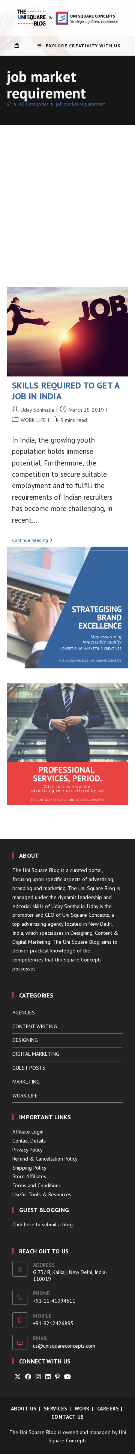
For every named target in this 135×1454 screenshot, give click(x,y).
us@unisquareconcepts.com (64, 1345)
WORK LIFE (33, 420)
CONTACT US (67, 1416)
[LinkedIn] (48, 1377)
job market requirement (80, 104)
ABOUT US (24, 1408)
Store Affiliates (29, 1176)
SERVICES (56, 1408)
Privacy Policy (27, 1149)
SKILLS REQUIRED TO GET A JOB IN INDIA (66, 390)
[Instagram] (38, 1377)
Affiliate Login (28, 1131)
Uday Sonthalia (37, 410)
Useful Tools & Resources (41, 1194)
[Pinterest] (57, 1377)
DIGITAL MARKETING (35, 1053)
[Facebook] (28, 1377)
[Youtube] (67, 1377)
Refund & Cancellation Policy (45, 1158)
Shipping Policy (29, 1167)
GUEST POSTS (28, 1067)
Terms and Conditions (36, 1185)
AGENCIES (23, 1012)
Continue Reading (32, 541)
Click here (23, 1224)
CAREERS (108, 1408)
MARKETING (26, 1081)
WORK (82, 1408)
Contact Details (29, 1140)
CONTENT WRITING (34, 1026)
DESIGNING (25, 1040)
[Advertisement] (67, 196)
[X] (18, 1377)
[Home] (9, 104)
